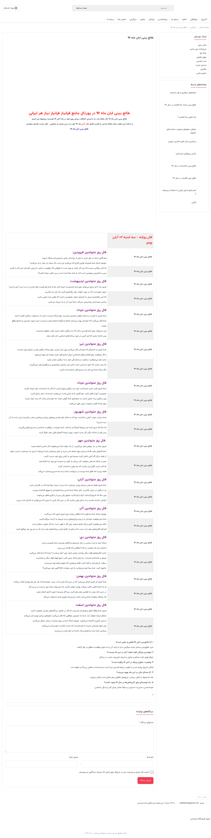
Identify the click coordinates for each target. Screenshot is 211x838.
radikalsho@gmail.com (189, 803)
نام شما (150, 757)
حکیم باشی (201, 73)
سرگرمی (193, 27)
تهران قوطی (201, 57)
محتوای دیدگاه (146, 722)
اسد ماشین (201, 61)
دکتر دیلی (202, 45)
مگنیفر (203, 69)
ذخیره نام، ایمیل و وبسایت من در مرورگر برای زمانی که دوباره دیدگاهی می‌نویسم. (114, 772)
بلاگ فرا (203, 53)
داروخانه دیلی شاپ (198, 49)
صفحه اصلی (204, 27)
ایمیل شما (73, 757)
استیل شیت (201, 65)
